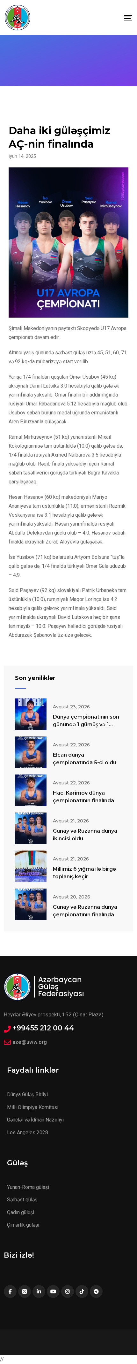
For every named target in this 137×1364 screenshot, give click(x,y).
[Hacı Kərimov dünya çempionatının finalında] (31, 790)
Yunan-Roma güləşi (28, 1187)
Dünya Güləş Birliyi (27, 1094)
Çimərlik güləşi (23, 1225)
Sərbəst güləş (22, 1200)
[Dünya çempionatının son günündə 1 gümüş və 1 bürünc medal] (31, 714)
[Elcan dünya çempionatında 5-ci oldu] (31, 752)
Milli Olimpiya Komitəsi (32, 1107)
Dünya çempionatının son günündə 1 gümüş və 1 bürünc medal (86, 724)
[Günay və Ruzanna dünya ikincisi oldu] (31, 828)
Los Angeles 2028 (27, 1132)
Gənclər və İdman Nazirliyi (35, 1120)
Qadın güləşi (20, 1212)
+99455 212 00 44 (43, 1028)
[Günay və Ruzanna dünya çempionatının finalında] (31, 904)
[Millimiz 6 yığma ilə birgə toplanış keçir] (31, 866)
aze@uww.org (29, 1042)
